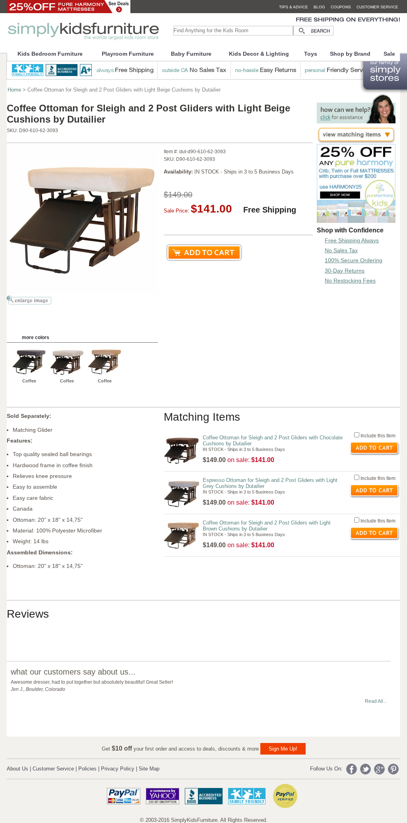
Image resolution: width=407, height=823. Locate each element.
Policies (87, 769)
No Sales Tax (341, 250)
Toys (310, 54)
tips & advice (293, 7)
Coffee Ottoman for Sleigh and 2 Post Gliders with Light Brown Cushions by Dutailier (267, 526)
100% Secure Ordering (353, 260)
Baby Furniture (191, 54)
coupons (341, 7)
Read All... (376, 701)
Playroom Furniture (128, 54)
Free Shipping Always (352, 240)
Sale (389, 54)
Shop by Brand (350, 54)
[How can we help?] (356, 121)
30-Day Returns (344, 270)
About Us (17, 769)
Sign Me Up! (283, 749)
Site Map (149, 769)
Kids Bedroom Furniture (50, 54)
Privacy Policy (117, 769)
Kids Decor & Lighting (259, 54)
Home (14, 90)
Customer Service (53, 769)
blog (319, 7)
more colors (35, 337)
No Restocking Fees (350, 280)
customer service (377, 7)
